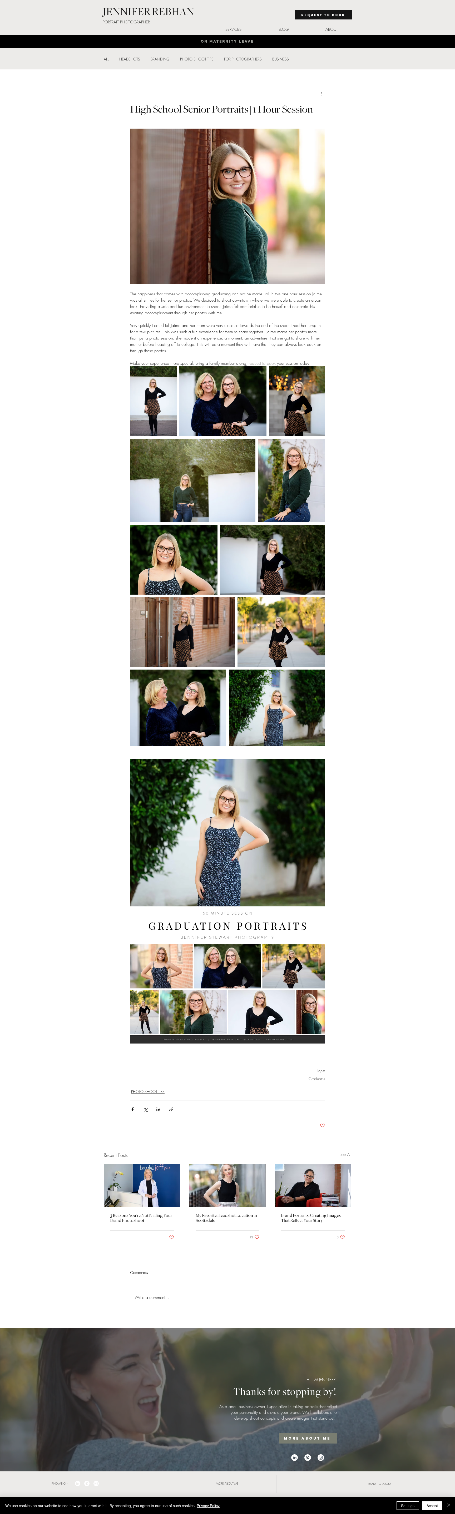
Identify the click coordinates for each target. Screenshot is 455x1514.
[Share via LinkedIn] (158, 1109)
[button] (233, 29)
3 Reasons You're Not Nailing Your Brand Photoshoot (141, 1218)
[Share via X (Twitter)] (145, 1109)
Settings (407, 1505)
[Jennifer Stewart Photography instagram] (321, 1457)
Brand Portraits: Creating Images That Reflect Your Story (311, 1218)
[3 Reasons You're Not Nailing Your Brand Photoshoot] (142, 1185)
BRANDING (160, 59)
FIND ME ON (60, 1483)
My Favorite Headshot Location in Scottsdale (226, 1218)
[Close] (449, 1505)
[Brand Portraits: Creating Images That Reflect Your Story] (313, 1185)
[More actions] (322, 93)
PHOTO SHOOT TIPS (197, 59)
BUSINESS (280, 59)
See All (345, 1154)
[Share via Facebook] (132, 1109)
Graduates (317, 1078)
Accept (432, 1505)
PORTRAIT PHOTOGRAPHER (126, 22)
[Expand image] (153, 401)
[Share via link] (171, 1109)
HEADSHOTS (129, 59)
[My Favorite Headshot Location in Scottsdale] (227, 1185)
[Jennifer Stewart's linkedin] (294, 1457)
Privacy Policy (208, 1505)
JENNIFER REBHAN (148, 11)
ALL (106, 59)
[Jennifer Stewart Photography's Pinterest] (307, 1457)
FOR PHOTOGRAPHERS (243, 59)
